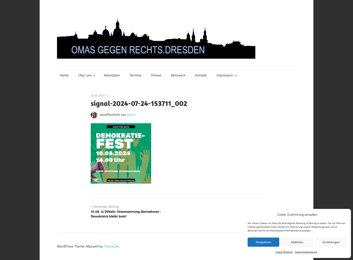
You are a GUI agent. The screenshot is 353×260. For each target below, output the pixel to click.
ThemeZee (111, 246)
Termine (135, 75)
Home (64, 75)
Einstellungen (331, 242)
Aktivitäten (112, 75)
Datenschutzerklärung (306, 252)
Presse (156, 75)
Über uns (85, 75)
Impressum (225, 75)
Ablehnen (297, 242)
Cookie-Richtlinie (284, 252)
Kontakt (201, 75)
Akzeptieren (263, 242)
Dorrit (131, 114)
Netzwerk (178, 75)
